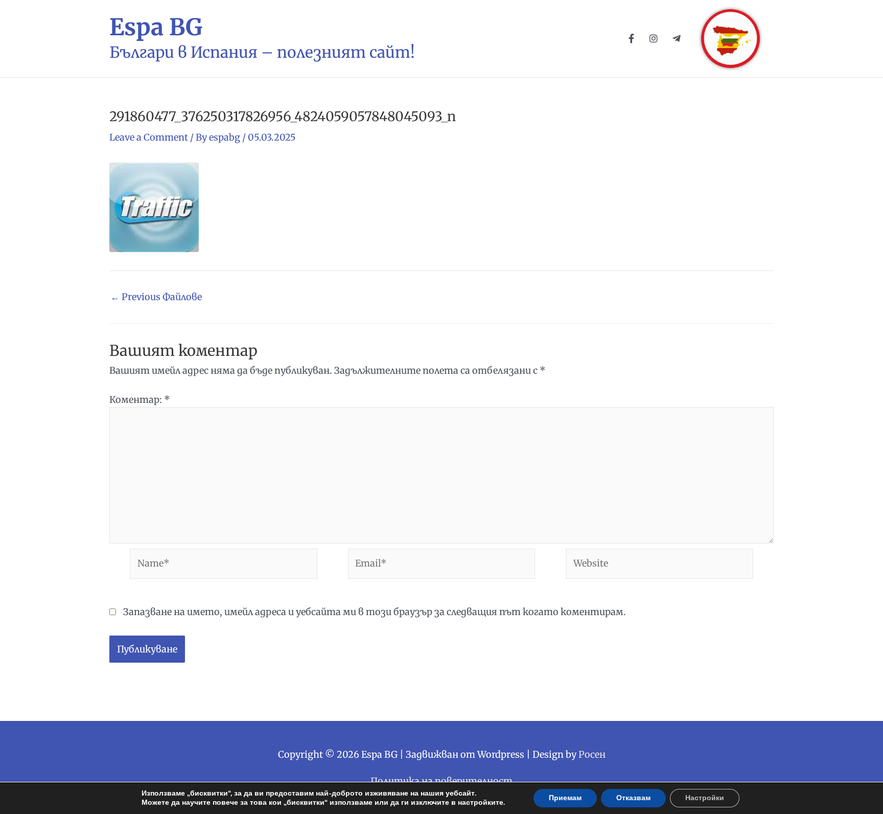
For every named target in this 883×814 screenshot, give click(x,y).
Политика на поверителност (441, 781)
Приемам (565, 798)
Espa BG (155, 27)
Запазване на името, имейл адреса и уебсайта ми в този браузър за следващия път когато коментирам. (374, 612)
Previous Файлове (156, 297)
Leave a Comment (148, 137)
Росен (592, 754)
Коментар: (139, 399)
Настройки (704, 798)
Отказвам (633, 798)
